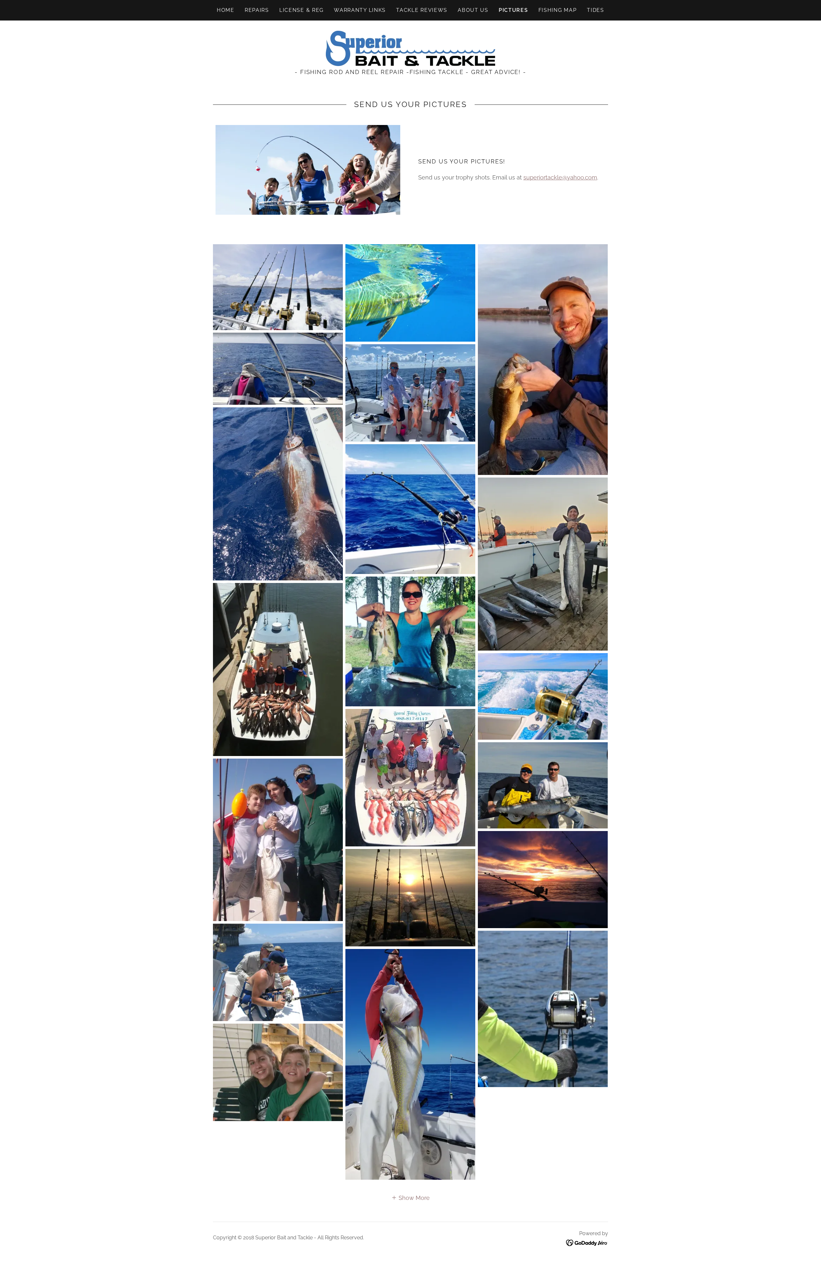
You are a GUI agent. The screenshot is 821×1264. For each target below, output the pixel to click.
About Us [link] (473, 10)
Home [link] (225, 10)
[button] (410, 1197)
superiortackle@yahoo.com (560, 177)
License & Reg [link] (301, 10)
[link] (410, 48)
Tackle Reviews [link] (421, 10)
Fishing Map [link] (557, 10)
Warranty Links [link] (360, 10)
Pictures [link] (513, 10)
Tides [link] (595, 10)
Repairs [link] (257, 10)
